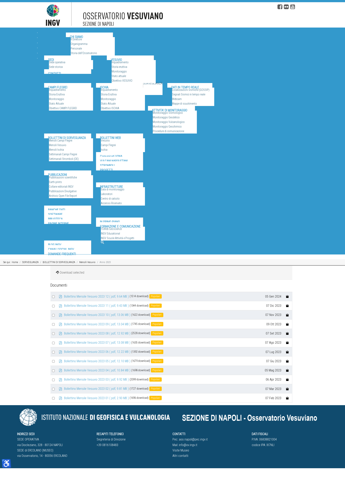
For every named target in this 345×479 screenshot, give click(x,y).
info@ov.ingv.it (188, 445)
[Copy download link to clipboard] (287, 296)
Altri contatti (180, 456)
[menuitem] (50, 39)
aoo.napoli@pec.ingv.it (193, 439)
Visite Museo (180, 450)
